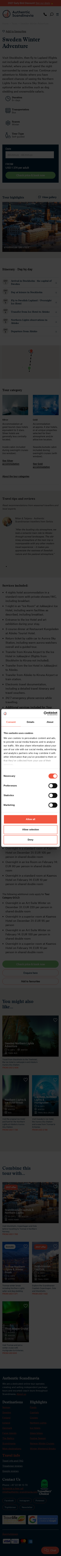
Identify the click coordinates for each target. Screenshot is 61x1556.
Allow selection (30, 829)
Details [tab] (30, 722)
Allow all (30, 819)
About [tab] (50, 722)
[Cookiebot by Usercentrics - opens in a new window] (44, 713)
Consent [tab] (11, 722)
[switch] (52, 785)
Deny (30, 839)
